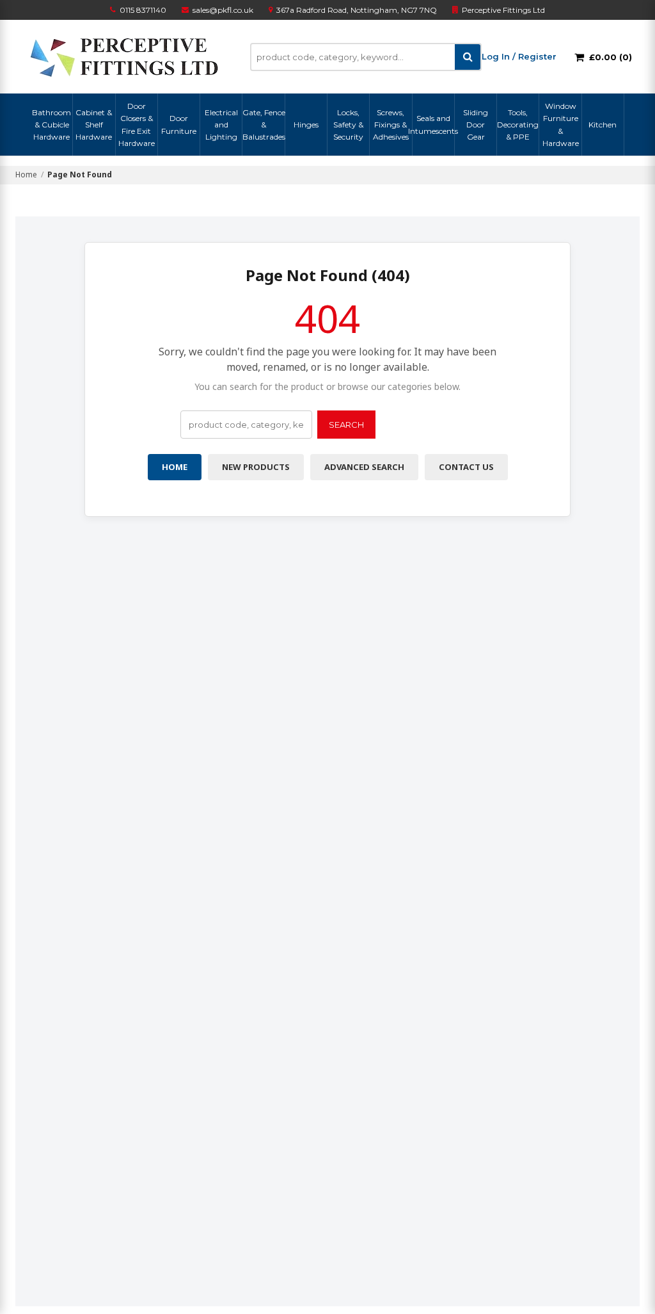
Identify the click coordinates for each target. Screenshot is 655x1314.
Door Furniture (178, 124)
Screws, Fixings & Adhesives (391, 125)
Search (346, 424)
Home (26, 174)
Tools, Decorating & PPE (518, 125)
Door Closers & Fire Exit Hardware (136, 124)
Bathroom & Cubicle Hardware (51, 125)
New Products (256, 467)
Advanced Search (364, 467)
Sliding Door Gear (475, 125)
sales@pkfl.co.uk (223, 10)
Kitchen (602, 124)
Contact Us (466, 467)
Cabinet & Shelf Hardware (93, 125)
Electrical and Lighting (221, 125)
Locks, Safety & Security (348, 125)
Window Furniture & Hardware (560, 124)
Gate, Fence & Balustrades (263, 125)
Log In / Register (519, 56)
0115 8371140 (143, 10)
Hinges (306, 124)
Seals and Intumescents (434, 124)
